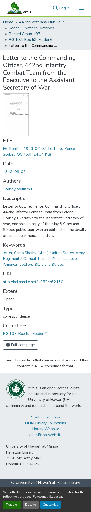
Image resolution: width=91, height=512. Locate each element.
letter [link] (7, 253)
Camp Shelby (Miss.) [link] (31, 253)
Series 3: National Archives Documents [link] (33, 28)
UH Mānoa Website (46, 434)
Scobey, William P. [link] (18, 189)
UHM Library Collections (45, 423)
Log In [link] (64, 8)
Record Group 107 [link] (24, 34)
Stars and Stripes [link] (49, 264)
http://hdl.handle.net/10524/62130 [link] (33, 281)
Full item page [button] (22, 345)
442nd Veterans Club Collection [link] (43, 22)
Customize (50, 505)
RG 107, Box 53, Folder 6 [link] (31, 39)
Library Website (45, 429)
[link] (45, 151)
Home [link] (8, 22)
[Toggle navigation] (81, 8)
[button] (24, 8)
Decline (30, 505)
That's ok (12, 505)
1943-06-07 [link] (14, 171)
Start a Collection (45, 417)
